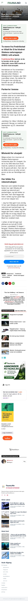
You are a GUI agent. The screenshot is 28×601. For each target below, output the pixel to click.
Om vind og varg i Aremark (17, 336)
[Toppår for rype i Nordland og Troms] (5, 514)
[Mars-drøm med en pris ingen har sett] (5, 523)
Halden (4, 275)
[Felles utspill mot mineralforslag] (5, 546)
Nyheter (3, 12)
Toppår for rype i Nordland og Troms (18, 512)
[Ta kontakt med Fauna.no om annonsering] (9, 377)
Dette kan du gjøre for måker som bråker (17, 553)
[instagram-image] (5, 469)
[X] (6, 283)
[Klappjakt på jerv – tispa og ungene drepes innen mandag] (5, 330)
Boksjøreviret (10, 273)
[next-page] (5, 358)
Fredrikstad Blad (8, 59)
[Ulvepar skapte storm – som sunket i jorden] (5, 323)
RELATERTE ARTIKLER (7, 310)
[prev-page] (2, 358)
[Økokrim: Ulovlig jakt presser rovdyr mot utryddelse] (5, 352)
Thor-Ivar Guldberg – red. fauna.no (14, 292)
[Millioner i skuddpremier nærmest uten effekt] (5, 344)
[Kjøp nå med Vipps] (7, 438)
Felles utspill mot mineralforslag (15, 544)
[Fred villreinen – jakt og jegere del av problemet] (5, 506)
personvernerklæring (14, 267)
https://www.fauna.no (14, 294)
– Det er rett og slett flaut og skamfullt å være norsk (18, 535)
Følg (24, 461)
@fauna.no (10, 460)
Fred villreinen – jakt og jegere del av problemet (17, 503)
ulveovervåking (6, 277)
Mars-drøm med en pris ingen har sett (17, 521)
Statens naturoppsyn (19, 275)
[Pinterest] (9, 283)
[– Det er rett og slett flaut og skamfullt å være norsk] (5, 537)
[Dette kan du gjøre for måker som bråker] (5, 555)
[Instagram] (4, 495)
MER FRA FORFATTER (20, 310)
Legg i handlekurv (7, 432)
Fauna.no (18, 296)
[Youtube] (7, 495)
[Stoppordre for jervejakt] (5, 316)
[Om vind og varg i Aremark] (5, 337)
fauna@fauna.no (9, 301)
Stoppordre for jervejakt (16, 314)
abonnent (16, 298)
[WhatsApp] (13, 283)
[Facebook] (2, 283)
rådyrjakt (9, 275)
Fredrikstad (18, 273)
